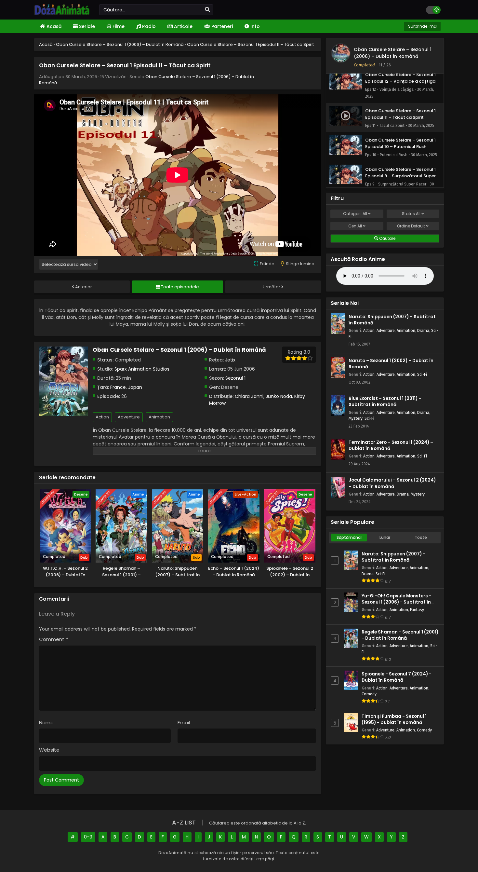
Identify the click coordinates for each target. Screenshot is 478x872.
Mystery (356, 418)
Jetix (230, 360)
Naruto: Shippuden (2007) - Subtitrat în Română (393, 557)
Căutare (386, 238)
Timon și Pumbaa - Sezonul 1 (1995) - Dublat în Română (394, 719)
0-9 (88, 837)
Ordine (411, 226)
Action (102, 417)
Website (49, 749)
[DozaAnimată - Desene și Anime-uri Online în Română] (61, 13)
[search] (207, 9)
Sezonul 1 (235, 378)
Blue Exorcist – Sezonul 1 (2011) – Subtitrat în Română (385, 401)
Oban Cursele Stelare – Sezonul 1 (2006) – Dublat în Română (393, 53)
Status (411, 213)
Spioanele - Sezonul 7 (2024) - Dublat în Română (397, 677)
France (118, 387)
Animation (159, 417)
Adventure (129, 417)
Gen (355, 226)
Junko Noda (279, 396)
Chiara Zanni (249, 396)
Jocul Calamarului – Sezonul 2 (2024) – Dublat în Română (392, 483)
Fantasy (417, 609)
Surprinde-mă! (422, 26)
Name (46, 722)
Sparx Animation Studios (141, 369)
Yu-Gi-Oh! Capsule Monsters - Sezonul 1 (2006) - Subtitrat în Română (397, 602)
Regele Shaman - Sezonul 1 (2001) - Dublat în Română (400, 635)
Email (184, 722)
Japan (135, 387)
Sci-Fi (422, 374)
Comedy (369, 693)
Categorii (355, 213)
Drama (423, 330)
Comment (53, 639)
